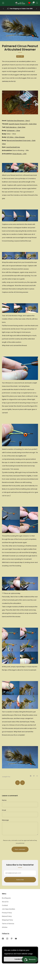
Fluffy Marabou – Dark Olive (15, 127)
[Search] (37, 3)
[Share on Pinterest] (34, 776)
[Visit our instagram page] (7, 938)
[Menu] (3, 3)
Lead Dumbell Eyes (13, 147)
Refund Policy (7, 916)
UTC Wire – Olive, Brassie (16, 137)
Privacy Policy (7, 913)
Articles (4, 927)
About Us (5, 902)
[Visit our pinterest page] (11, 938)
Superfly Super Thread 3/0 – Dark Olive (23, 124)
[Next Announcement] (36, 8)
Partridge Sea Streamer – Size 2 (18, 121)
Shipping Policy (7, 920)
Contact (5, 905)
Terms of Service (8, 924)
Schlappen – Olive (13, 130)
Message (5, 820)
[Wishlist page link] (29, 3)
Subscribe (20, 880)
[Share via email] (37, 776)
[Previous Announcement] (3, 8)
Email (4, 810)
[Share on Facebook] (30, 776)
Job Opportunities (8, 909)
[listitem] (20, 8)
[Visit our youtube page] (16, 938)
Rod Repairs (6, 898)
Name (4, 800)
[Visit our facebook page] (3, 938)
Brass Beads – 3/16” (20, 154)
